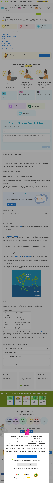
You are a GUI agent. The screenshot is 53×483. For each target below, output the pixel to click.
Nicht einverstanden (27, 464)
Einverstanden (27, 456)
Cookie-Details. (42, 443)
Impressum (30, 471)
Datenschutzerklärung (32, 443)
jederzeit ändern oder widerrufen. (15, 451)
